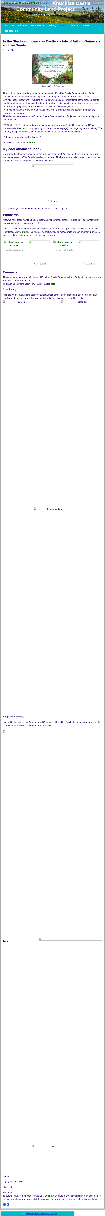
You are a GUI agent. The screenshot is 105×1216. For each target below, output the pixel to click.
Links (86, 25)
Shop (63, 25)
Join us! (22, 25)
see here (30, 142)
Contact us (11, 31)
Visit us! (74, 25)
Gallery (52, 25)
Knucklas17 (37, 25)
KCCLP (9, 25)
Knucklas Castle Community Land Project (53, 6)
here (53, 284)
